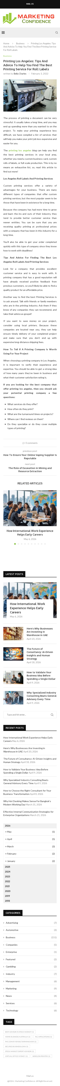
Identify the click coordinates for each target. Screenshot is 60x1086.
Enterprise (31, 951)
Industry (31, 973)
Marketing (31, 988)
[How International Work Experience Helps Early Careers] (30, 508)
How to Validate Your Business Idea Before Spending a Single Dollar (41, 675)
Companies (31, 944)
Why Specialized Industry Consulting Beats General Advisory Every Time (41, 696)
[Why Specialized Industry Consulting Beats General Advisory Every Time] (13, 697)
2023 (7, 876)
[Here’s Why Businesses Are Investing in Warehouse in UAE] (13, 633)
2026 (7, 825)
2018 (7, 900)
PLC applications (43, 1037)
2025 (7, 866)
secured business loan (16, 1046)
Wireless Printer (41, 1056)
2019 (7, 895)
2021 (7, 886)
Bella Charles (20, 73)
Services (31, 1003)
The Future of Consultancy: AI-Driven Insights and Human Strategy (40, 653)
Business (20, 43)
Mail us (30, 4)
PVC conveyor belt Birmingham (20, 1042)
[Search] (56, 32)
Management (31, 981)
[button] (6, 517)
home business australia (17, 1037)
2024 (7, 871)
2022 (7, 881)
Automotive (31, 930)
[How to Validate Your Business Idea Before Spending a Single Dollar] (13, 677)
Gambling (31, 966)
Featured (31, 959)
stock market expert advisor (19, 1051)
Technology (31, 1010)
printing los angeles (20, 150)
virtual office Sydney (16, 1056)
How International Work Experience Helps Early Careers (27, 608)
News (31, 995)
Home (6, 43)
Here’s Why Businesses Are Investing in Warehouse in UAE (40, 632)
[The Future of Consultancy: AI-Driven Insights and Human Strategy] (13, 654)
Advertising (31, 922)
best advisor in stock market (19, 1032)
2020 (7, 891)
